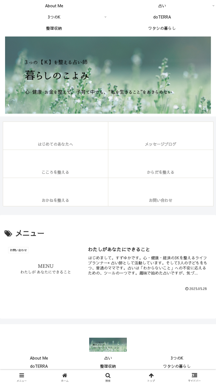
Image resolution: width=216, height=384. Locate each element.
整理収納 (108, 366)
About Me (39, 358)
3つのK (177, 358)
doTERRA (39, 366)
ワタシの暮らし (177, 366)
